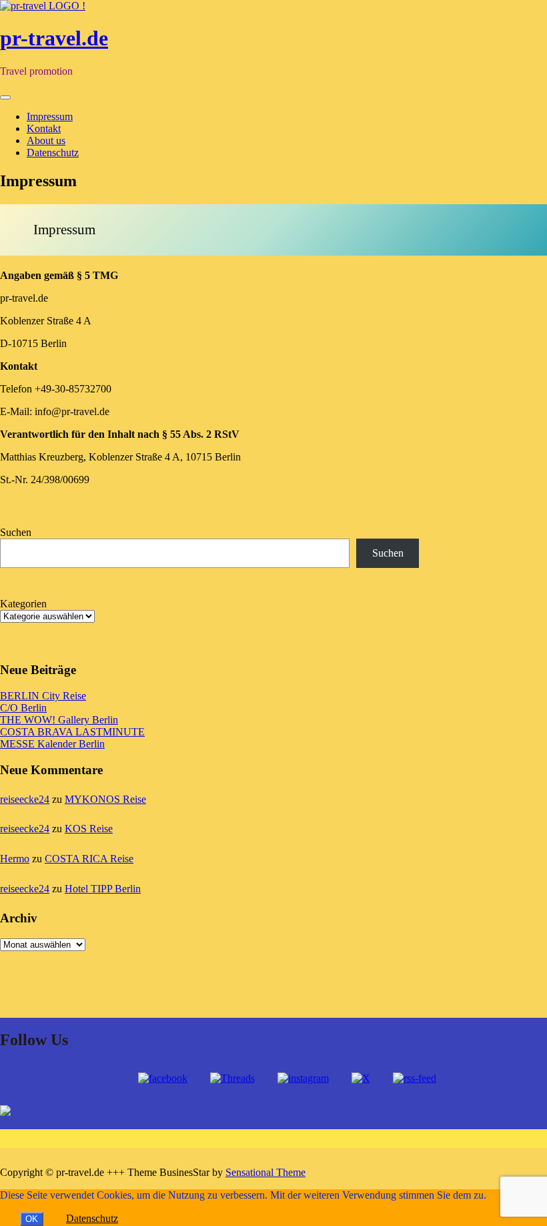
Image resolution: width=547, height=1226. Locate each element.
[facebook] (162, 1078)
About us (46, 140)
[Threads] (232, 1078)
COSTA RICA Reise (89, 858)
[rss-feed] (414, 1078)
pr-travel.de (54, 38)
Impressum (50, 116)
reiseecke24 (24, 799)
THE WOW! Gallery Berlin (59, 719)
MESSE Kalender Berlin (52, 743)
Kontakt (44, 128)
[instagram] (303, 1078)
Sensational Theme (265, 1172)
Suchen (15, 532)
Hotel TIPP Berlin (103, 888)
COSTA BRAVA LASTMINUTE (72, 731)
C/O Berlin (23, 707)
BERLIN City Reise (43, 695)
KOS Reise (89, 828)
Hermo (14, 858)
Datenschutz (53, 152)
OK (31, 1219)
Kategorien (23, 603)
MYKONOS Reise (105, 799)
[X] (361, 1078)
